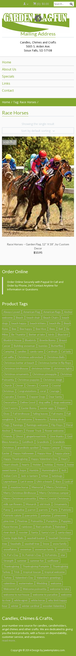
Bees (52, 329)
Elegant (61, 408)
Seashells (15, 543)
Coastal (43, 385)
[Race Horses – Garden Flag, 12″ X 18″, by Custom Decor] (38, 186)
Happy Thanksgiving (15, 459)
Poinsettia (37, 521)
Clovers (31, 385)
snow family (60, 543)
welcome (56, 583)
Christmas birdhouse (15, 368)
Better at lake (37, 334)
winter (14, 606)
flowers (18, 430)
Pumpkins (52, 521)
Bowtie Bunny (48, 340)
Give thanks (57, 436)
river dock (9, 532)
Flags (6, 425)
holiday (48, 464)
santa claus (64, 532)
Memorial (37, 487)
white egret (21, 600)
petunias (46, 515)
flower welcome (54, 430)
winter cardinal (30, 606)
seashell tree (32, 543)
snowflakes (10, 549)
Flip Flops (57, 425)
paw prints (31, 515)
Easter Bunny (29, 408)
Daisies (21, 396)
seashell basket (36, 538)
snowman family (44, 549)
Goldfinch (27, 442)
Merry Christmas (56, 487)
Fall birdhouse (21, 413)
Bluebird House (12, 340)
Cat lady (66, 351)
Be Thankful (18, 334)
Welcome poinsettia (34, 589)
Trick (17, 572)
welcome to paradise (45, 594)
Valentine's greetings (49, 577)
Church (7, 385)
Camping (8, 351)
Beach (19, 317)
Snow (46, 543)
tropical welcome (54, 572)
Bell (61, 329)
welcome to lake (59, 589)
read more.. (9, 640)
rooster (23, 532)
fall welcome (24, 419)
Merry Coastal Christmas (54, 498)
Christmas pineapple (44, 374)
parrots (43, 509)
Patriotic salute (12, 515)
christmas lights (63, 368)
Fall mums (57, 413)
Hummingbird (50, 470)
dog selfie (44, 402)
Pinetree (22, 521)
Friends (7, 436)
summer (22, 560)
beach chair (33, 317)
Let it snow (26, 481)
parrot (31, 509)
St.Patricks (51, 555)
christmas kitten (40, 368)
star (63, 555)
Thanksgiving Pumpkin (35, 566)
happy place (62, 453)
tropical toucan (32, 572)
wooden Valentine (53, 606)
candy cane (36, 351)
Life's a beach (44, 481)
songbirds (63, 549)
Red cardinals (44, 526)
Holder (37, 464)
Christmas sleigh (52, 379)
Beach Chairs (51, 317)
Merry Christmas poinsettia (19, 498)
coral (43, 391)
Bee (14, 329)
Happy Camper (51, 447)
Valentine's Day (24, 577)
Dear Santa (55, 396)
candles (21, 351)
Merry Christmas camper (54, 492)
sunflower (53, 560)
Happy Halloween (23, 453)
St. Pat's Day (10, 555)
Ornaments (60, 504)
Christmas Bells (56, 357)
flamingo (18, 425)
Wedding (41, 583)
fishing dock (57, 419)
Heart (64, 459)
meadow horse (19, 487)
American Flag (31, 312)
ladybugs (57, 476)
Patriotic (66, 509)
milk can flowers (12, 504)
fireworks (40, 419)
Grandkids (43, 442)
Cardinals (52, 351)
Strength (8, 560)
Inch (63, 470)
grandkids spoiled (28, 447)
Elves (6, 413)
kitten (44, 476)
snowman (25, 549)
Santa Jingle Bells (13, 538)
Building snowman (24, 345)
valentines (9, 583)
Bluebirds (30, 340)
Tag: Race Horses (24, 102)
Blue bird (63, 334)
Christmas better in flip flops (54, 362)
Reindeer (60, 526)
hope (23, 470)
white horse (38, 600)
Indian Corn (10, 476)
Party (54, 509)
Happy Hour (44, 453)
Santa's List (48, 532)
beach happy (19, 323)
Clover (19, 385)
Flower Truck (34, 430)
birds (51, 334)
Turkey (7, 577)
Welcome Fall (11, 589)
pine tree (8, 521)
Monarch (31, 504)
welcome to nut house (16, 594)
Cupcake (8, 396)
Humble (34, 470)
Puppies (66, 521)
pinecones (60, 515)
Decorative (10, 402)
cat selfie (8, 357)
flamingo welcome (37, 425)
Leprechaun (10, 481)
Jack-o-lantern (29, 476)
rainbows (26, 526)
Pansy (7, 509)
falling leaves (40, 413)
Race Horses (10, 526)
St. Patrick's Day (31, 555)
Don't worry (10, 408)
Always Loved (11, 312)
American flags (52, 312)
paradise (19, 509)
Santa (34, 532)
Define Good (27, 402)
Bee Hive (41, 329)
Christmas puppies (28, 379)
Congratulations (26, 391)
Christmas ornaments (16, 374)
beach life (54, 323)
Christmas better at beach (18, 362)
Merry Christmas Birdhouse (19, 492)
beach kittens (38, 323)
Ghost (19, 436)
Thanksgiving (11, 566)
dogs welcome (62, 402)
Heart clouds (10, 464)
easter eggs (47, 408)
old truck (45, 504)
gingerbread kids (36, 436)
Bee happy (26, 329)
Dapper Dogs (37, 396)
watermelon (26, 583)
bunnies (43, 345)
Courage (54, 391)
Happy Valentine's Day (44, 459)
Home (60, 464)
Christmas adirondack (30, 357)
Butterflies (57, 345)
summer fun (37, 560)
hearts (25, 464)
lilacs (58, 481)
